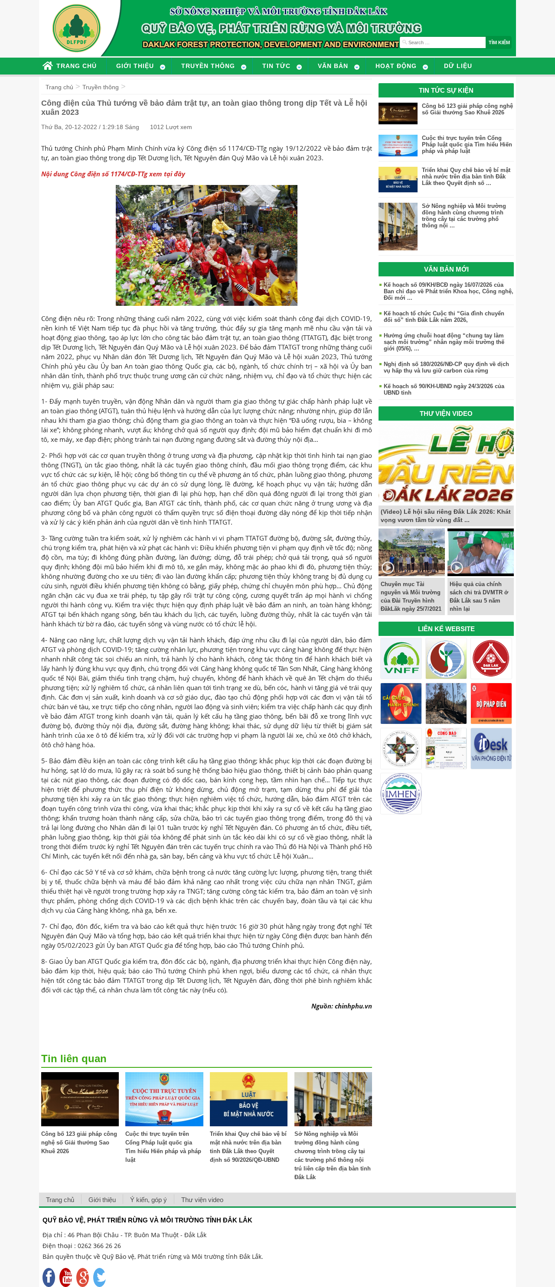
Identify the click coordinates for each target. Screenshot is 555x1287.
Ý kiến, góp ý (148, 1199)
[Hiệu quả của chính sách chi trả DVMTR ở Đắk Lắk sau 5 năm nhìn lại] (480, 573)
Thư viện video (202, 1199)
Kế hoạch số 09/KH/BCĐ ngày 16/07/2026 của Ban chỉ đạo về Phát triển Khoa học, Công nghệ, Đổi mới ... (448, 291)
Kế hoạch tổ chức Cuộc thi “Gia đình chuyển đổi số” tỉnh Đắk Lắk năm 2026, (444, 316)
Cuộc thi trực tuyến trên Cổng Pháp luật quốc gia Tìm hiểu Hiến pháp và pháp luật (467, 144)
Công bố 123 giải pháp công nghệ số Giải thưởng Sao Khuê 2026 (79, 1142)
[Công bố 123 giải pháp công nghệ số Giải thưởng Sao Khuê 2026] (80, 1124)
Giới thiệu (102, 1199)
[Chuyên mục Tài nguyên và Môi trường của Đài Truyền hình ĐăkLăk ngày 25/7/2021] (412, 573)
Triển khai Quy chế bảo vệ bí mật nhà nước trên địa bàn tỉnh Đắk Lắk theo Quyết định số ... (466, 176)
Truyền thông (100, 87)
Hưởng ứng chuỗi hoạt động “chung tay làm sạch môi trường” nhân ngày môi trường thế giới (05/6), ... (444, 342)
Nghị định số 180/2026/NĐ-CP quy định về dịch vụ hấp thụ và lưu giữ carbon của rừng (446, 367)
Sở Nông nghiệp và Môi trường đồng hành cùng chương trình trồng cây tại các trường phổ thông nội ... (464, 216)
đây (179, 173)
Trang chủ (59, 87)
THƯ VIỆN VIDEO (446, 413)
